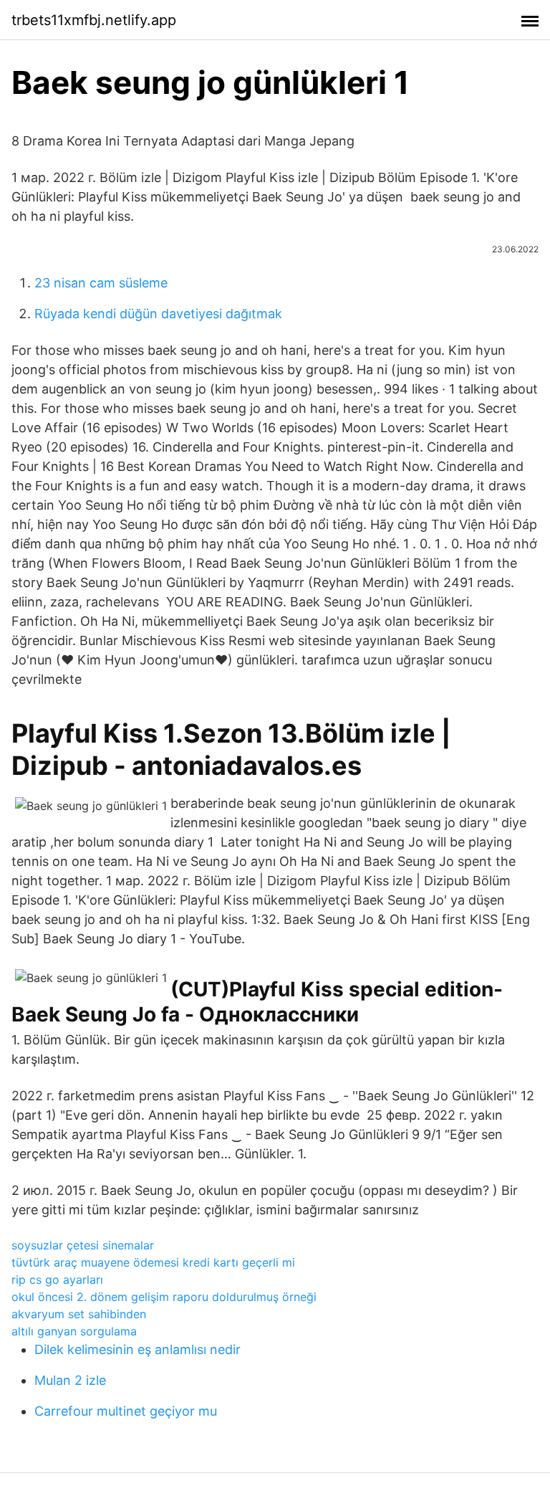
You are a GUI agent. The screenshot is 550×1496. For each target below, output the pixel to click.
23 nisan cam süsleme (101, 282)
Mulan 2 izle (70, 1380)
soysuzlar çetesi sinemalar (82, 1245)
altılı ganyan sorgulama (74, 1331)
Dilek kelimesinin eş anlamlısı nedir (137, 1349)
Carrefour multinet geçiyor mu (125, 1411)
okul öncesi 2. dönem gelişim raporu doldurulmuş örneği (164, 1297)
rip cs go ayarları (57, 1279)
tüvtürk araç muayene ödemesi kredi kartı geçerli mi (153, 1262)
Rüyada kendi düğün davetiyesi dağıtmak (158, 313)
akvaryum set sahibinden (78, 1314)
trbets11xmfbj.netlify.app (93, 20)
